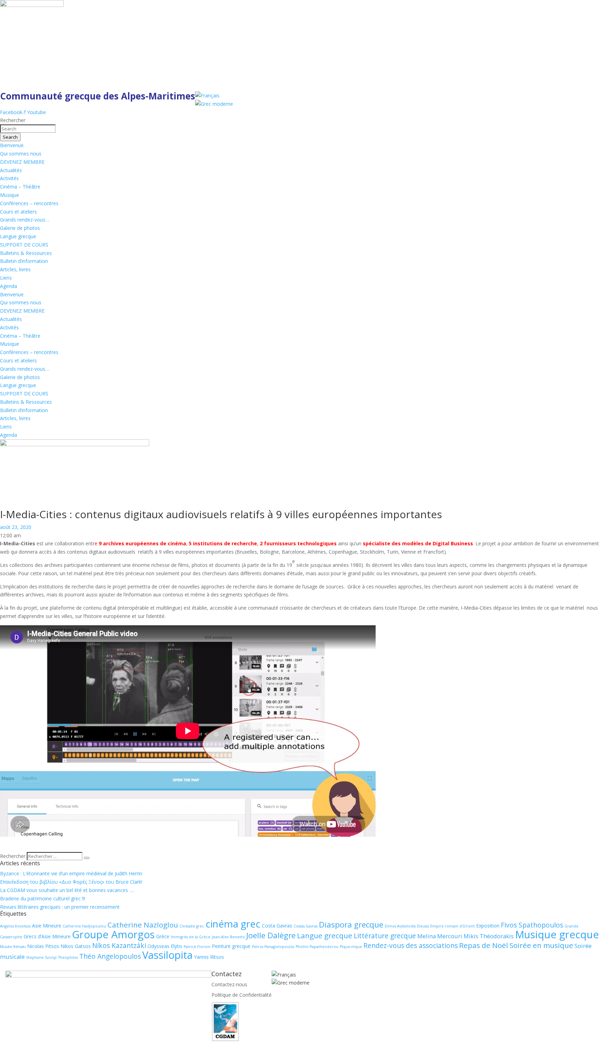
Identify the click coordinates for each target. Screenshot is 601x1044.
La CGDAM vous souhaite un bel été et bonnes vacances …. (67, 890)
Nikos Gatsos (76, 946)
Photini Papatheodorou (317, 946)
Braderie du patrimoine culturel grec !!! (42, 898)
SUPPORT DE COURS (24, 244)
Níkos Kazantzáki (119, 945)
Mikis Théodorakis (489, 936)
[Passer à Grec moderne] (214, 104)
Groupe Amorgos (113, 934)
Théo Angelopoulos (110, 956)
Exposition (487, 925)
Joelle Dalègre (271, 935)
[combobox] (28, 129)
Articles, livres (15, 269)
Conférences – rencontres (29, 203)
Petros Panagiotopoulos (273, 946)
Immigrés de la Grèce (190, 936)
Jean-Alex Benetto (228, 936)
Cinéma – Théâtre (20, 186)
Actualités (11, 170)
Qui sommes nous (20, 153)
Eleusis (423, 926)
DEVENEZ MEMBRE (22, 162)
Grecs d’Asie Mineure (47, 936)
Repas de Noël (483, 945)
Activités (9, 178)
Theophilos (68, 957)
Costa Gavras (277, 925)
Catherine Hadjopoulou (84, 926)
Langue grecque (18, 236)
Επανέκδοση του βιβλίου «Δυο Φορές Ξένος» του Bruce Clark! (71, 881)
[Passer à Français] (207, 95)
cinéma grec (233, 923)
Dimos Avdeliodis (400, 926)
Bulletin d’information (24, 261)
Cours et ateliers (18, 211)
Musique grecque (557, 934)
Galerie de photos (20, 228)
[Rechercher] (86, 858)
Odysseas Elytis (164, 946)
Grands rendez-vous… (24, 219)
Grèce (162, 936)
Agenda (8, 286)
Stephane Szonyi (41, 957)
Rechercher (13, 856)
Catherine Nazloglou (142, 925)
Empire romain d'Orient (452, 926)
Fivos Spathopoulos (532, 925)
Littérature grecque (385, 935)
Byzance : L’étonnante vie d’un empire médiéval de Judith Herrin (71, 873)
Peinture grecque (231, 946)
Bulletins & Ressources (26, 253)
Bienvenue (12, 145)
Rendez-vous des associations (410, 945)
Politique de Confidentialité (241, 994)
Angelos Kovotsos (15, 926)
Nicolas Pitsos (43, 946)
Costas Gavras (306, 926)
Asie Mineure (46, 925)
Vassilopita (167, 955)
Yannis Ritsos (209, 957)
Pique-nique (351, 946)
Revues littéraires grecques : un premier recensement (60, 907)
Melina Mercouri (439, 936)
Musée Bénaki (13, 946)
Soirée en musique (541, 945)
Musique (9, 195)
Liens (6, 277)
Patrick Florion (197, 946)
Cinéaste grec (191, 926)
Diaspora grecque (351, 924)
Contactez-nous (229, 984)
